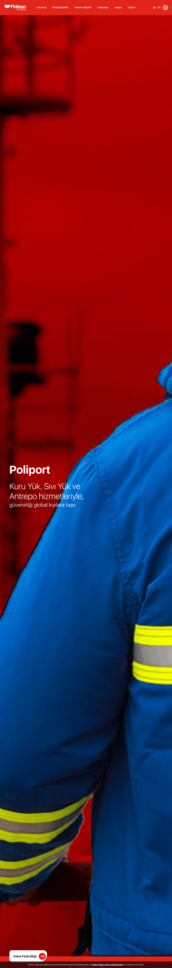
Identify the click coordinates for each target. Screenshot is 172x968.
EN (159, 7)
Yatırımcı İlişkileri (83, 7)
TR (154, 7)
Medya (118, 7)
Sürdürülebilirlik (60, 7)
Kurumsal (41, 7)
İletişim (131, 7)
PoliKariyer (103, 7)
